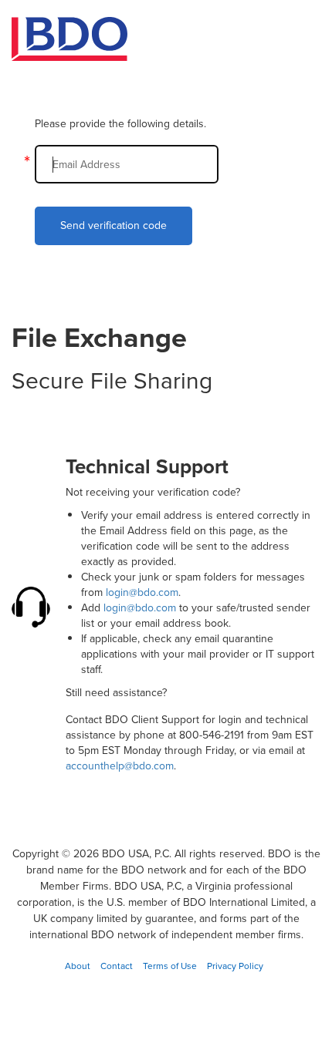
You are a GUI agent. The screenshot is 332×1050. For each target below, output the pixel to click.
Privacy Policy (235, 966)
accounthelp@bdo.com (120, 766)
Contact (116, 966)
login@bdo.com (142, 592)
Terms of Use (170, 966)
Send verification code (113, 225)
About (77, 966)
